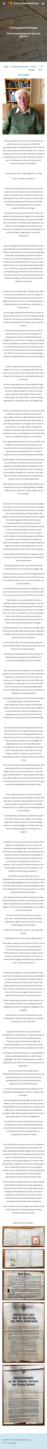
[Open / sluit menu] (43, 3)
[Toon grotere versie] (23, 106)
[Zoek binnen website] (4, 3)
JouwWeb (13, 1443)
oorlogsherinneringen (19, 66)
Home (6, 66)
